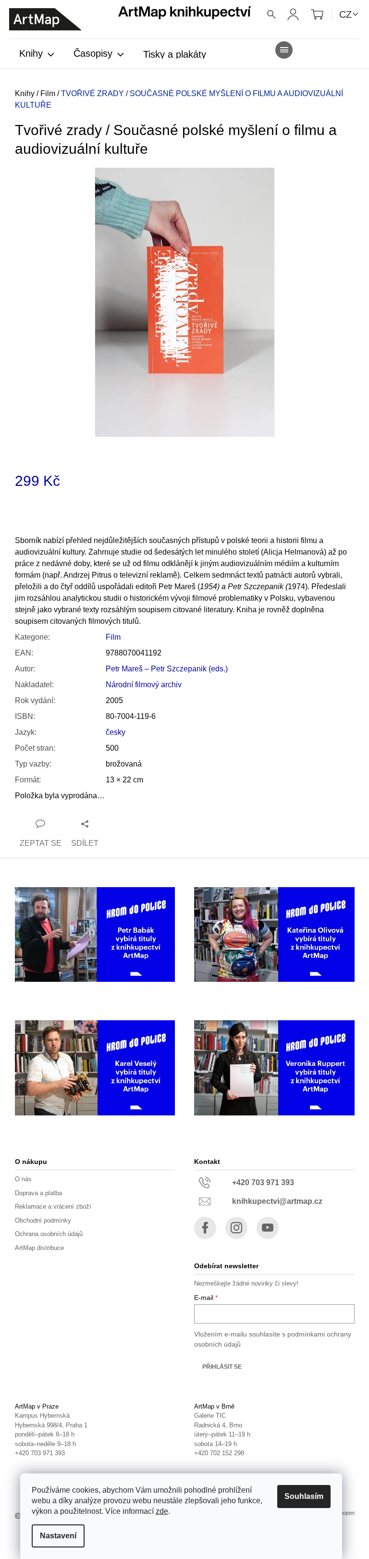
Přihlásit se (222, 1366)
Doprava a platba (38, 1193)
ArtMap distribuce (39, 1247)
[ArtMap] (45, 19)
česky (115, 732)
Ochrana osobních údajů (49, 1233)
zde (162, 1511)
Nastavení (58, 1536)
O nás (23, 1179)
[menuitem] (37, 54)
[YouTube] (268, 1228)
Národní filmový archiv (144, 685)
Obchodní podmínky (43, 1220)
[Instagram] (236, 1228)
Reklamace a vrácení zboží (53, 1206)
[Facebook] (205, 1228)
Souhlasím (303, 1496)
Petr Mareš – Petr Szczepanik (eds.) (167, 669)
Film (113, 637)
